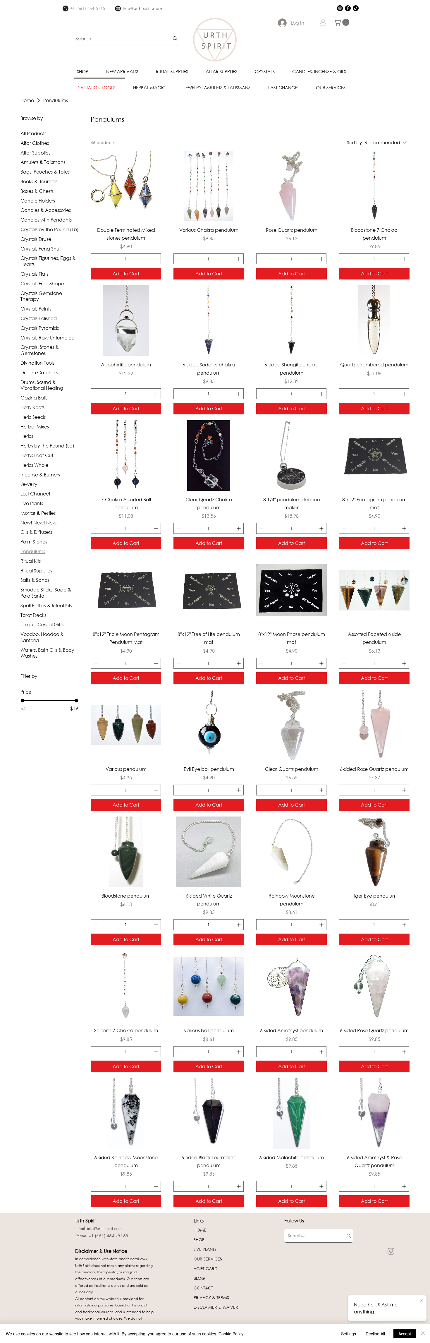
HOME (200, 1230)
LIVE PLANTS (205, 1249)
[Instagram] (340, 8)
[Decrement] (95, 259)
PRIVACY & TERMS (211, 1297)
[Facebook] (348, 8)
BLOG (199, 1278)
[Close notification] (421, 1300)
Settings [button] (348, 1334)
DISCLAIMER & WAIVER (216, 1307)
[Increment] (156, 259)
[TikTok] (356, 8)
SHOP (199, 1239)
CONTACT (203, 1288)
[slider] (22, 700)
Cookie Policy (231, 1334)
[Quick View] (126, 186)
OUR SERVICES (208, 1259)
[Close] (422, 1333)
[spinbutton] (126, 259)
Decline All (375, 1334)
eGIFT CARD (205, 1268)
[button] (342, 22)
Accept (404, 1334)
